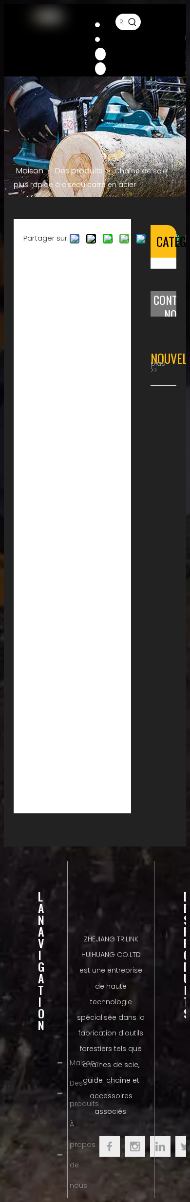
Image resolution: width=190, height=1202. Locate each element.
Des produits (84, 1093)
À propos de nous (82, 1154)
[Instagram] (100, 68)
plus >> (158, 367)
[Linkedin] (97, 39)
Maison (82, 1063)
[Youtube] (100, 53)
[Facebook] (97, 24)
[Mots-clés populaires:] (132, 22)
